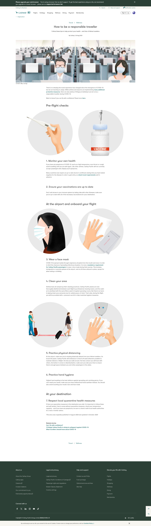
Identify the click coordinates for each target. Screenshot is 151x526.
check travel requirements (87, 175)
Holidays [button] (42, 13)
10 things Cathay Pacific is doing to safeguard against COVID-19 (67, 427)
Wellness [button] (57, 13)
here (83, 98)
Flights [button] (35, 13)
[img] (134, 2)
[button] (129, 523)
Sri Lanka (131, 518)
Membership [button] (80, 13)
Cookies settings (51, 490)
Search (103, 8)
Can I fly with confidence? (54, 425)
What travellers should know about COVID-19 (61, 429)
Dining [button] (64, 13)
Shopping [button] (50, 13)
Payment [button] (71, 13)
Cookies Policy (88, 523)
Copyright (18, 518)
